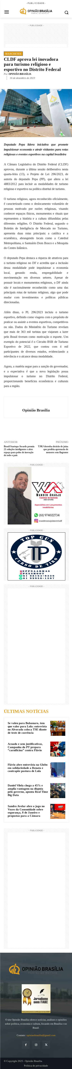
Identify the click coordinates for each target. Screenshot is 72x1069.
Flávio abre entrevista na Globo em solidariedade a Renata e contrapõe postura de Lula (28, 768)
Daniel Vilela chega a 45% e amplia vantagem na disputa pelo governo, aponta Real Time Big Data (28, 790)
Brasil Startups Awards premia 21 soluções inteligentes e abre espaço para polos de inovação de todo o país (19, 451)
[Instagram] (36, 1044)
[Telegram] (46, 84)
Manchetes (13, 53)
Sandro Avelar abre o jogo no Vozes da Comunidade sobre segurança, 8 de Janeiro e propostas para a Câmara (26, 811)
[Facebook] (20, 84)
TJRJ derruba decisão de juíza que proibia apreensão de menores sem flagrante (53, 449)
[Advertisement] (36, 37)
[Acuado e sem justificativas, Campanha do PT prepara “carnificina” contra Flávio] (57, 749)
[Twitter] (28, 84)
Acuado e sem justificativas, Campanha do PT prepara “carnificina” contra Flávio (25, 747)
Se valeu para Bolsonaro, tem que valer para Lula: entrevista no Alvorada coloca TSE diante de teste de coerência (27, 728)
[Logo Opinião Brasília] (36, 11)
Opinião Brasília (20, 73)
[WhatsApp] (37, 84)
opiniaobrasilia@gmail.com (40, 1035)
